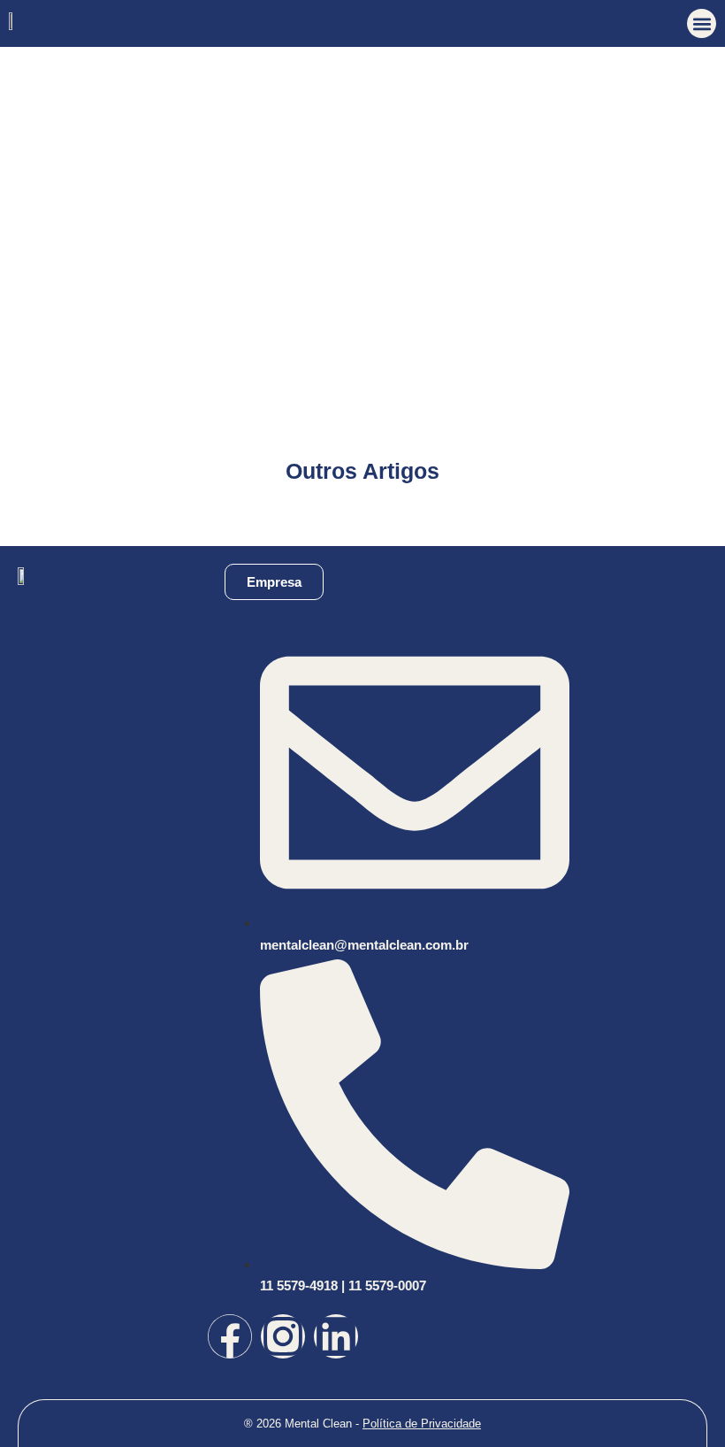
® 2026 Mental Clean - (362, 1423)
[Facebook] (230, 1336)
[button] (701, 23)
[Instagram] (283, 1336)
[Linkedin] (336, 1336)
